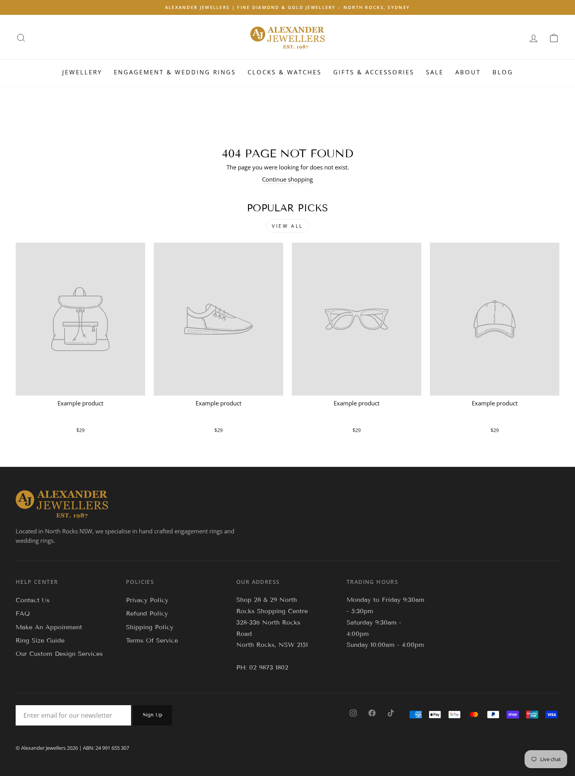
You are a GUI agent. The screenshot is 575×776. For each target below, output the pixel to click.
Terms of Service (152, 640)
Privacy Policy (147, 600)
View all (287, 226)
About (468, 72)
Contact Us (33, 600)
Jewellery (82, 72)
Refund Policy (147, 613)
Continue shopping (287, 179)
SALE (435, 72)
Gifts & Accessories (373, 72)
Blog (502, 72)
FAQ (23, 613)
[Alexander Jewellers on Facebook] (372, 712)
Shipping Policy (149, 627)
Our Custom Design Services (59, 653)
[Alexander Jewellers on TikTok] (390, 712)
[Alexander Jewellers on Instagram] (353, 712)
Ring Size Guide (40, 640)
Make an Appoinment (49, 627)
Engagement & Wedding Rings (175, 72)
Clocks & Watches (285, 72)
